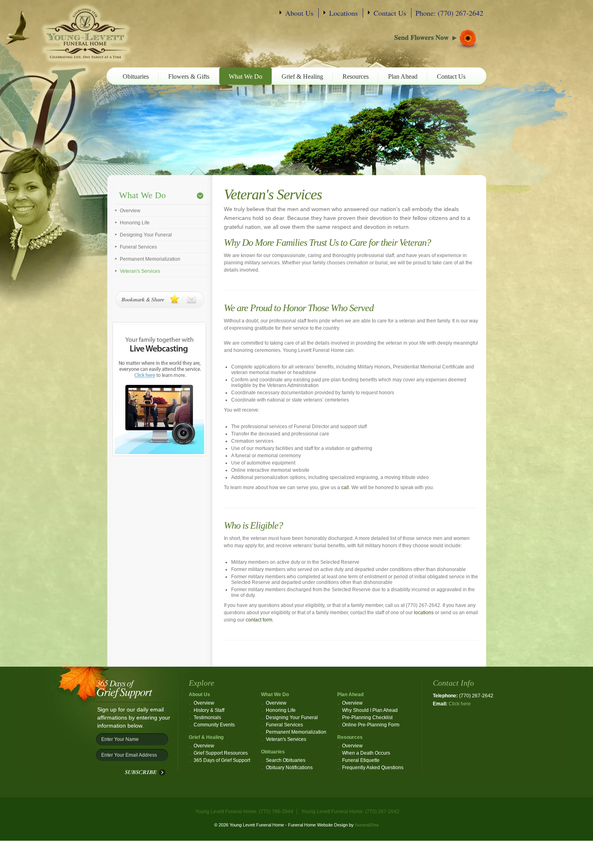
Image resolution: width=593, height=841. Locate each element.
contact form (259, 620)
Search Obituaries (285, 760)
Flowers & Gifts (188, 76)
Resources (355, 76)
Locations (343, 13)
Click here (460, 704)
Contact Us (390, 13)
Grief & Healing (302, 76)
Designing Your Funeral (146, 235)
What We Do (245, 76)
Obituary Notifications (289, 767)
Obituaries (136, 76)
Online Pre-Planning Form (370, 725)
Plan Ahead (403, 76)
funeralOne (367, 824)
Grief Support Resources (221, 753)
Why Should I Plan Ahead (370, 710)
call (345, 487)
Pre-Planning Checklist (367, 717)
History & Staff (209, 710)
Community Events (214, 725)
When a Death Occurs (366, 753)
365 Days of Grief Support (222, 760)
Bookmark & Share (159, 299)
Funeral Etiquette (361, 760)
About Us (299, 13)
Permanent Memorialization (150, 259)
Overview (130, 210)
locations (424, 612)
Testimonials (207, 717)
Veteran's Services (140, 271)
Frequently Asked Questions (372, 767)
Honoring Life (135, 223)
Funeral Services (138, 247)
